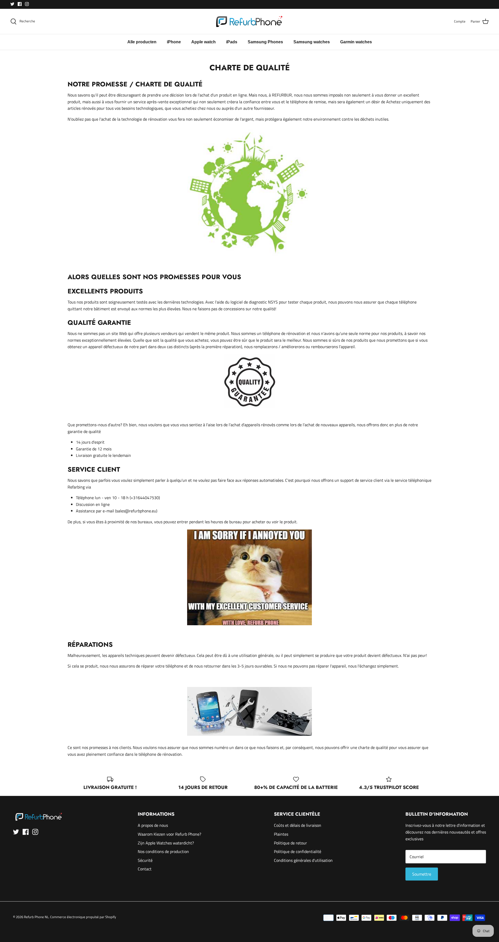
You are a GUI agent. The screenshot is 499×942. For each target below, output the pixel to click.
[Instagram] (27, 4)
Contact (145, 869)
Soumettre (421, 874)
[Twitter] (12, 4)
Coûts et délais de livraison (297, 825)
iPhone (174, 42)
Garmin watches (356, 42)
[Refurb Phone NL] (250, 21)
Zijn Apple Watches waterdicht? (166, 843)
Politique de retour (290, 843)
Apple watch (203, 42)
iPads (231, 42)
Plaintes (281, 834)
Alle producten (141, 42)
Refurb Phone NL (36, 916)
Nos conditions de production (163, 851)
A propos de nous (153, 825)
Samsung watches (311, 42)
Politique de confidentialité (297, 851)
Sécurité (145, 860)
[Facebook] (20, 4)
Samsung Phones (265, 42)
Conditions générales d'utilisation (303, 860)
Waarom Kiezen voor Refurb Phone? (169, 834)
